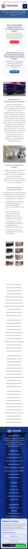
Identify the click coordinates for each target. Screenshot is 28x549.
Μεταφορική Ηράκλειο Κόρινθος (14, 383)
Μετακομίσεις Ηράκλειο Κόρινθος (14, 312)
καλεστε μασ (14, 42)
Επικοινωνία (14, 486)
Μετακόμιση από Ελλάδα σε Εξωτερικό (14, 467)
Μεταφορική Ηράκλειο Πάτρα (14, 380)
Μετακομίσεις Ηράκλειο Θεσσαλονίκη (14, 297)
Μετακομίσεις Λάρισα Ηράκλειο (14, 323)
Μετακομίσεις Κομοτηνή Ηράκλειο (14, 338)
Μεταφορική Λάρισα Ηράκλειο (14, 394)
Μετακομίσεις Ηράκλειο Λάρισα (14, 287)
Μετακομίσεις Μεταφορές (14, 454)
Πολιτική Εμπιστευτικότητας (9, 532)
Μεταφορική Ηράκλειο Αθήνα (14, 355)
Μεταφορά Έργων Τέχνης (14, 464)
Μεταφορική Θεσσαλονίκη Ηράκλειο (14, 403)
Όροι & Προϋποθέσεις (14, 492)
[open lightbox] (9, 244)
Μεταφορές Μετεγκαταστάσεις (14, 457)
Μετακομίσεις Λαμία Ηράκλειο (14, 329)
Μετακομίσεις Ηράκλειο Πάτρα (14, 309)
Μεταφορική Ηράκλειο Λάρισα (14, 358)
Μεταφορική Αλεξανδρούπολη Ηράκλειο (14, 413)
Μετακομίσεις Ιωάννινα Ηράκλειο (14, 351)
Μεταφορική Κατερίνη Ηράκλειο (14, 406)
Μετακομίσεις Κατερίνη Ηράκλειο (14, 335)
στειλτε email (14, 71)
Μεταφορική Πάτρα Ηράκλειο (14, 416)
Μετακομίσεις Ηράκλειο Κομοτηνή (14, 303)
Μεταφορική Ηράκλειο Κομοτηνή (14, 374)
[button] (25, 6)
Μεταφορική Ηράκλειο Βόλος (14, 362)
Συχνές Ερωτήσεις (14, 489)
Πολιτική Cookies (14, 499)
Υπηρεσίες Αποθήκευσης (14, 474)
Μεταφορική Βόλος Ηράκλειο (14, 397)
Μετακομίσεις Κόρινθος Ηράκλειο (14, 348)
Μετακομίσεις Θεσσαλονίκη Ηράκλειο (14, 332)
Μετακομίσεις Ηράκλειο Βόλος (14, 290)
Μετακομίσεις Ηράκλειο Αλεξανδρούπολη (14, 306)
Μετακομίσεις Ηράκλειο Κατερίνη (14, 300)
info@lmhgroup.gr (14, 507)
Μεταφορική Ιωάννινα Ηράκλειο (14, 422)
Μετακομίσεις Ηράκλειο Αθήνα (14, 284)
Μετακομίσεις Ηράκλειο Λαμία (14, 293)
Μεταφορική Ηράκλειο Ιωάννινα (14, 386)
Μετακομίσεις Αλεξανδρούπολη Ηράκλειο (14, 341)
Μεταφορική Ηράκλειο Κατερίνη (14, 371)
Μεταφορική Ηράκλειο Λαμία (14, 365)
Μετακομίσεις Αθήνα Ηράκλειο (14, 320)
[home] (9, 7)
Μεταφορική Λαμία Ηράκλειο (14, 400)
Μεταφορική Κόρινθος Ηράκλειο (14, 419)
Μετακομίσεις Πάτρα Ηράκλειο (14, 345)
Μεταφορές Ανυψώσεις (14, 477)
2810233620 (16, 2)
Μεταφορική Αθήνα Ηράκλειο (14, 391)
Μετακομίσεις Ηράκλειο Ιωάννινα (14, 315)
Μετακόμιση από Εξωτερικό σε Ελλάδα (14, 471)
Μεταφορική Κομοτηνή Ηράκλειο (14, 409)
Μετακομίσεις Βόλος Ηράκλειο (14, 326)
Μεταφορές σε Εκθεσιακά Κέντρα (14, 461)
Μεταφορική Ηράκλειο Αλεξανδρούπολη (14, 377)
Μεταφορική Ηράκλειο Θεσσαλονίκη (14, 368)
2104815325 (23, 2)
